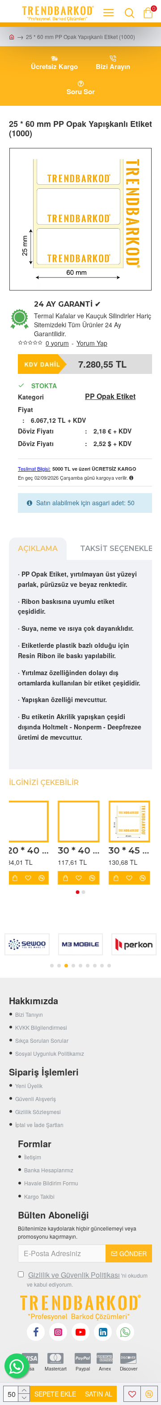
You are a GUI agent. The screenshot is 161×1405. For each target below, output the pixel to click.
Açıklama (38, 548)
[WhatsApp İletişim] (16, 1365)
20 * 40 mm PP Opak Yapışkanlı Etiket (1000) (30, 850)
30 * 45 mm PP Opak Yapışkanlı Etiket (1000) (131, 850)
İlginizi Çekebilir (44, 782)
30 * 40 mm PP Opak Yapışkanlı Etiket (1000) (80, 850)
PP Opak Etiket (110, 396)
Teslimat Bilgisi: (34, 468)
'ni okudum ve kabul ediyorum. (87, 1279)
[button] (78, 892)
